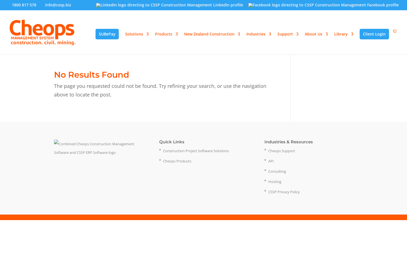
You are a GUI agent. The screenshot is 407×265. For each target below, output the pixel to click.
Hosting (274, 181)
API (271, 161)
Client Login (374, 34)
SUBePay (107, 34)
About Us (313, 34)
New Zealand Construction (209, 34)
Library (341, 34)
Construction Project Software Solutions (196, 150)
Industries (256, 34)
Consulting (277, 171)
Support (285, 34)
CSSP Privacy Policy (284, 191)
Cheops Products (177, 161)
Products (163, 34)
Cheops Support (281, 150)
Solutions (134, 34)
